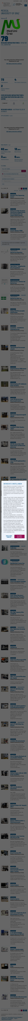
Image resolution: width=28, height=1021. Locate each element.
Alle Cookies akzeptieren (19, 536)
